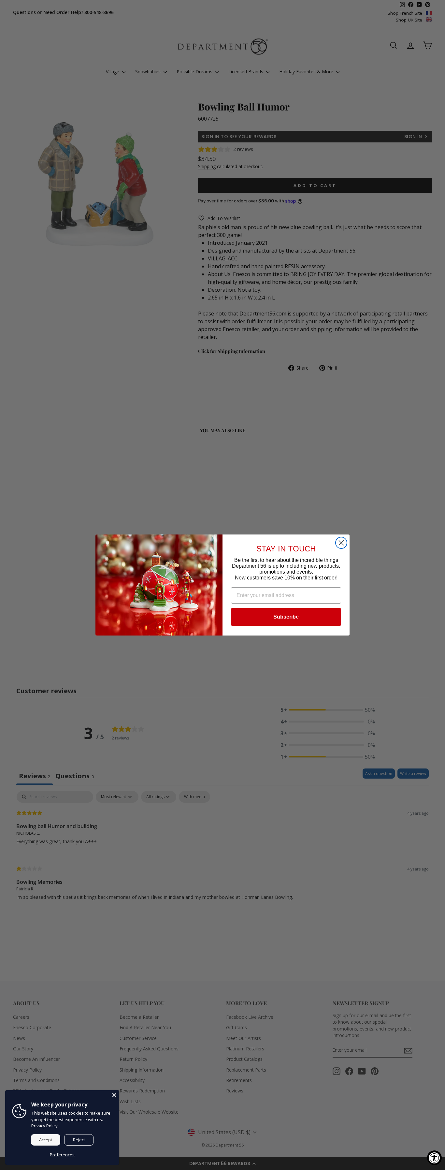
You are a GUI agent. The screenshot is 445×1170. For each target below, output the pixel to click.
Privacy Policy (44, 1126)
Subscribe (286, 617)
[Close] (114, 1095)
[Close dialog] (341, 542)
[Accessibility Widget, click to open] (434, 1157)
